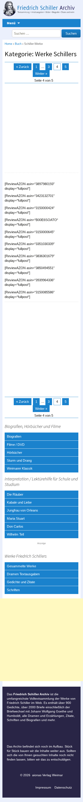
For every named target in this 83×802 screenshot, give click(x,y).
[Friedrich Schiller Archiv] (41, 9)
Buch (18, 43)
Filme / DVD (16, 444)
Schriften (13, 590)
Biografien (14, 436)
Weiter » (41, 73)
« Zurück (22, 67)
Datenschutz (63, 787)
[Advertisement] (41, 127)
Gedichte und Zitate (21, 582)
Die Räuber (15, 494)
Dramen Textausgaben (23, 574)
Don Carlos (15, 526)
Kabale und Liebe (19, 502)
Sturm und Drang (19, 460)
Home (8, 43)
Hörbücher (14, 452)
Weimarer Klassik (20, 468)
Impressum (43, 787)
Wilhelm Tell (15, 534)
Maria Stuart (16, 518)
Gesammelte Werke (21, 566)
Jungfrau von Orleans (22, 510)
